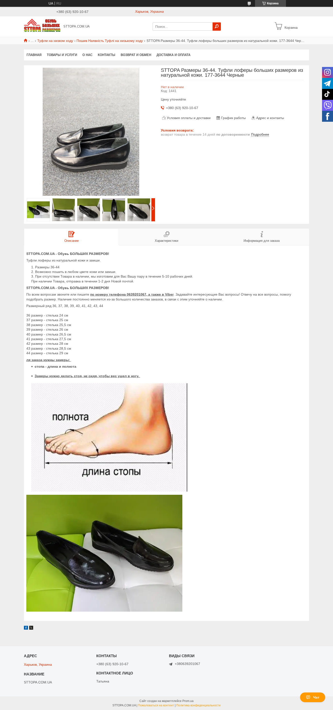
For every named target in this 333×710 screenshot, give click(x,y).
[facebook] (26, 628)
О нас (87, 55)
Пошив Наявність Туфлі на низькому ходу (110, 41)
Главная (34, 55)
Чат (316, 697)
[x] (31, 628)
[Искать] (217, 26)
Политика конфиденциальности (198, 705)
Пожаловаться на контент (156, 705)
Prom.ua (188, 701)
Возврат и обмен (136, 55)
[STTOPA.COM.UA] (42, 26)
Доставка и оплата (173, 55)
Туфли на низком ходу (55, 41)
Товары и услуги (62, 55)
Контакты (106, 55)
